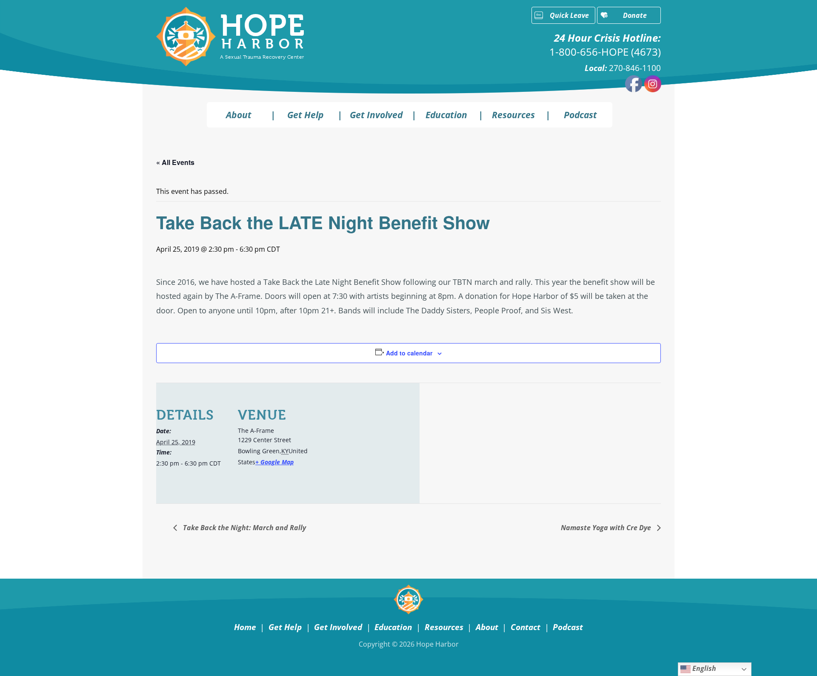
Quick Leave (569, 15)
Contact (525, 627)
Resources (513, 115)
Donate (635, 15)
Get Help (305, 115)
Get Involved (376, 115)
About (238, 115)
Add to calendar (409, 353)
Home (245, 627)
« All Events (175, 162)
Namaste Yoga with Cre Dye (607, 527)
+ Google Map (274, 462)
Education (446, 115)
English (703, 668)
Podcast (580, 115)
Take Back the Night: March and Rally (243, 527)
